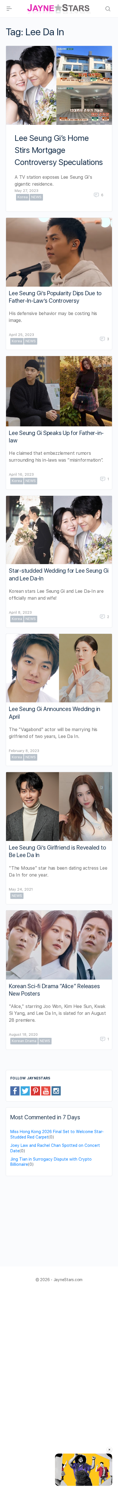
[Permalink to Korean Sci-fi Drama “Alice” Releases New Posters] (59, 945)
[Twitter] (25, 1090)
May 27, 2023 (26, 191)
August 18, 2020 (23, 1034)
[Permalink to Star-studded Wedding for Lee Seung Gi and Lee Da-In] (59, 530)
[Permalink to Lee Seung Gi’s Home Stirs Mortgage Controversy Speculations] (59, 85)
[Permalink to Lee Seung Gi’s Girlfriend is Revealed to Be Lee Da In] (59, 806)
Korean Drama (24, 1041)
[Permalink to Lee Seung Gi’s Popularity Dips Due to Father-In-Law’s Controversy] (59, 252)
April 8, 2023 (20, 612)
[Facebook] (14, 1090)
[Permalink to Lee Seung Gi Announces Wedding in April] (59, 668)
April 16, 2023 (21, 474)
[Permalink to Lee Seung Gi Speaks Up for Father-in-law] (59, 391)
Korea (22, 197)
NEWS (36, 197)
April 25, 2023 (21, 335)
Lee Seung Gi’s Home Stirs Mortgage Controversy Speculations (59, 150)
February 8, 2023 (24, 751)
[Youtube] (45, 1090)
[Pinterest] (35, 1090)
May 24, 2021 (21, 889)
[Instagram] (56, 1090)
